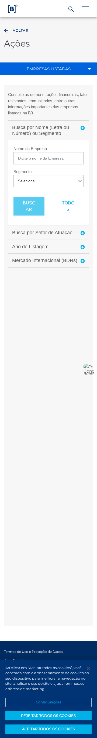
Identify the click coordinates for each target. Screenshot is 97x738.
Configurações (48, 702)
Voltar (21, 30)
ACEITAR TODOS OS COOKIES (48, 729)
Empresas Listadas (49, 68)
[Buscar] (71, 9)
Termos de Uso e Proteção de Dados (33, 652)
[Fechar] (88, 668)
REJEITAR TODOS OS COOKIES (48, 715)
